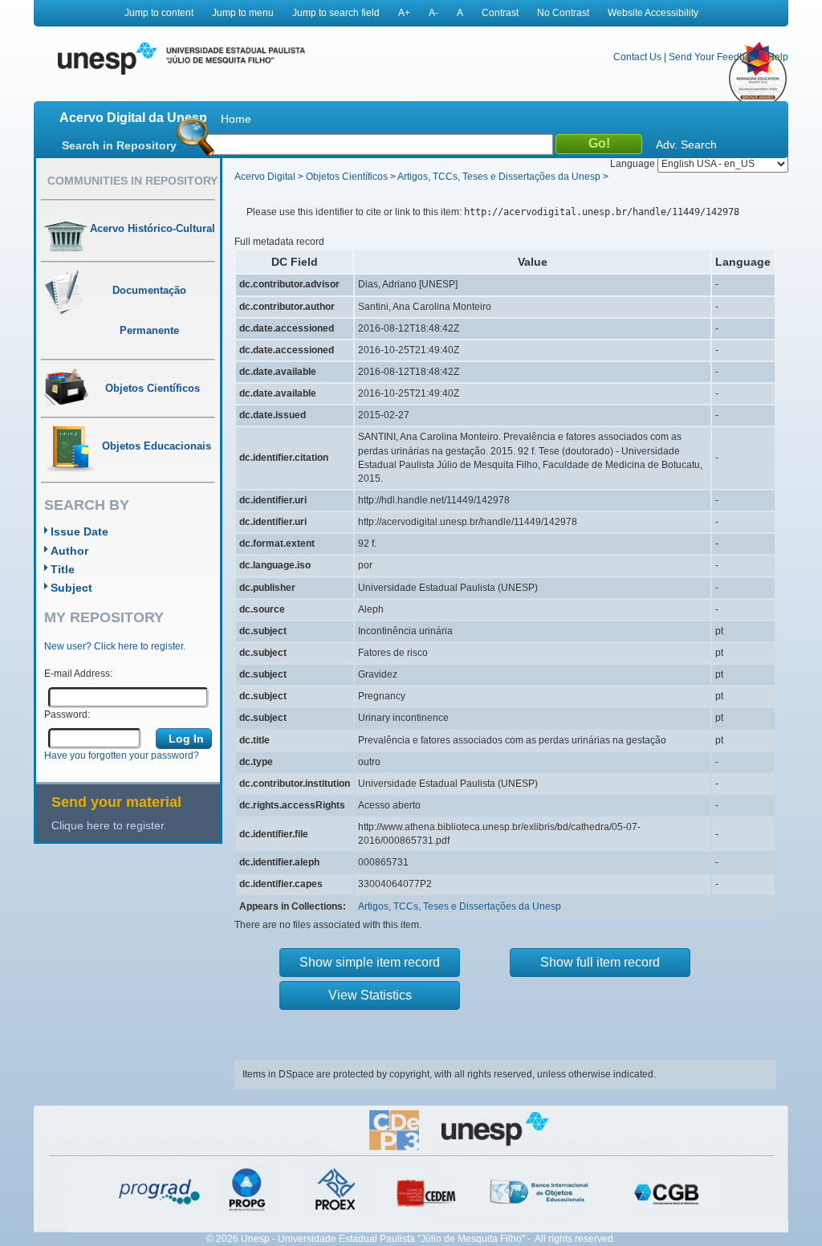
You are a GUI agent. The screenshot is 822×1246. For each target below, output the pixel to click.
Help (777, 57)
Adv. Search (686, 144)
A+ (404, 12)
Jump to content (158, 12)
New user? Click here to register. (114, 646)
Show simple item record (369, 962)
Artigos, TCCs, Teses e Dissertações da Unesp (498, 176)
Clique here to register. (109, 825)
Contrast (500, 12)
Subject (71, 587)
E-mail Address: (78, 673)
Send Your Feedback (714, 57)
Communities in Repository (132, 180)
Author (69, 550)
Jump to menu (243, 12)
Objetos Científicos (347, 176)
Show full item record (600, 962)
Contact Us (637, 57)
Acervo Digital (264, 176)
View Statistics (370, 995)
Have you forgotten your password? (121, 755)
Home (236, 118)
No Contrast (563, 12)
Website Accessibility (653, 12)
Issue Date (79, 531)
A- (433, 12)
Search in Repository (119, 145)
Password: (67, 714)
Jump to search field (336, 12)
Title (63, 569)
